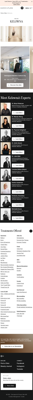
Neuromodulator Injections (7, 265)
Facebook (20, 363)
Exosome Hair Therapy (22, 240)
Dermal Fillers (4, 249)
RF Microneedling (21, 300)
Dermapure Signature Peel (23, 251)
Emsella (19, 270)
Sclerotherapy (4, 276)
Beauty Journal (6, 366)
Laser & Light (4, 291)
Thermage (19, 315)
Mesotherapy (4, 262)
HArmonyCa (4, 253)
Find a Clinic (4, 13)
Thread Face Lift (5, 287)
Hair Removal (20, 289)
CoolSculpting (20, 277)
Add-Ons (19, 235)
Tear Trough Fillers (5, 285)
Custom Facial (20, 283)
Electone (19, 268)
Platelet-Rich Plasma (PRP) (7, 269)
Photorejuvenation (5, 320)
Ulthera (18, 262)
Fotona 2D (3, 300)
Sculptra (3, 278)
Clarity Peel (20, 248)
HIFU (18, 259)
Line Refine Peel (21, 255)
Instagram (20, 366)
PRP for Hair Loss (5, 271)
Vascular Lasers (5, 325)
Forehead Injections (6, 251)
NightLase (3, 318)
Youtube (20, 369)
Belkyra (2, 237)
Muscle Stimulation (22, 266)
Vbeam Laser (4, 327)
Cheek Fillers (4, 244)
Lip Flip (2, 260)
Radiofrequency (21, 311)
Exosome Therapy (21, 242)
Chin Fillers (3, 247)
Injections (3, 235)
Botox (2, 240)
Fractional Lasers (5, 309)
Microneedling (21, 296)
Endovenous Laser (5, 298)
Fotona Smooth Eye (5, 307)
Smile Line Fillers (5, 282)
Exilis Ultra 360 (20, 313)
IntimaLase (3, 314)
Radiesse (3, 273)
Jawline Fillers (4, 255)
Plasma (2, 323)
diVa (2, 296)
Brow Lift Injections (5, 242)
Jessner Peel (20, 253)
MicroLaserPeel (5, 316)
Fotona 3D (3, 302)
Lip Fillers (3, 258)
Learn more (16, 4)
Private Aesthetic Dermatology (24, 307)
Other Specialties (21, 305)
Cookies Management (14, 396)
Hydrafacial (20, 285)
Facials (19, 281)
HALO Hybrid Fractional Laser (8, 311)
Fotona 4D (3, 305)
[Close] (31, 1)
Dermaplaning (20, 237)
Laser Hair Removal (22, 292)
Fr (3, 356)
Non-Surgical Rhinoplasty (7, 267)
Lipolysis (19, 274)
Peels (18, 246)
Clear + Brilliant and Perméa (8, 293)
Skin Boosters (4, 280)
